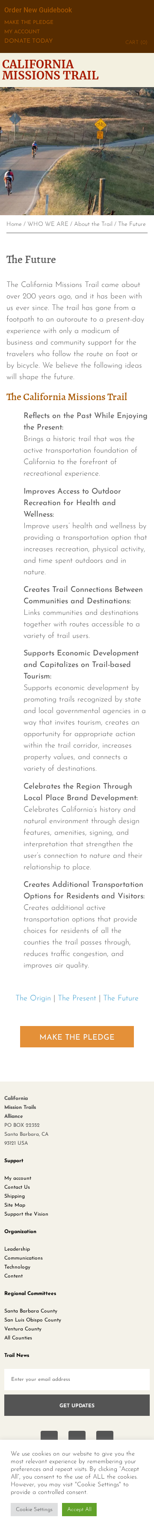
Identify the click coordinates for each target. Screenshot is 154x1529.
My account (17, 1178)
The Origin (33, 999)
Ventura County (22, 1329)
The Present (77, 999)
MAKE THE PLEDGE (28, 22)
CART (136, 42)
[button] (146, 70)
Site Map (14, 1205)
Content (13, 1276)
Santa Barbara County (30, 1311)
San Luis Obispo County (32, 1320)
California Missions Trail (50, 69)
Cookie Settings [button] (34, 1509)
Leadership (17, 1249)
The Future (121, 999)
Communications (23, 1258)
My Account (22, 32)
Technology (17, 1267)
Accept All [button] (79, 1509)
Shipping (14, 1196)
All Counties (18, 1338)
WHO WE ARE (47, 224)
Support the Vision (26, 1214)
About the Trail (93, 224)
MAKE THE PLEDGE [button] (77, 1038)
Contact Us (17, 1187)
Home (14, 224)
